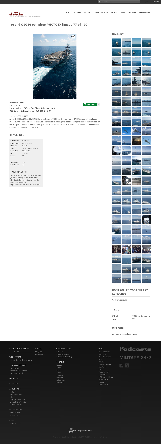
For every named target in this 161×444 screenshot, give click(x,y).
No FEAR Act (103, 354)
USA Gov (102, 362)
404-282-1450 (14, 352)
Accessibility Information (18, 402)
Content (87, 12)
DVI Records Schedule (106, 377)
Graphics (59, 375)
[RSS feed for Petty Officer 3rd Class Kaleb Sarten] (55, 108)
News (58, 370)
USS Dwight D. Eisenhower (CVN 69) (26, 111)
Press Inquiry (144, 12)
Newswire (132, 12)
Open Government (105, 357)
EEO (100, 369)
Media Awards (40, 354)
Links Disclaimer (104, 352)
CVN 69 (115, 316)
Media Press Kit (15, 415)
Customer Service (16, 404)
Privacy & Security (16, 394)
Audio (58, 373)
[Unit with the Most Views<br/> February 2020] (50, 111)
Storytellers (39, 352)
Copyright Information (17, 399)
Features (77, 12)
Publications (60, 380)
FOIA (100, 359)
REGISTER (156, 2)
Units (123, 12)
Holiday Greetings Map (64, 357)
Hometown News (101, 12)
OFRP (114, 320)
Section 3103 (103, 384)
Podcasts (59, 378)
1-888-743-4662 (15, 368)
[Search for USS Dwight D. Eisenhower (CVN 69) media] (45, 111)
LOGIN (147, 2)
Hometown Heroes (62, 354)
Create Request (15, 413)
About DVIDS (15, 389)
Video (58, 367)
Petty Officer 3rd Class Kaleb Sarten (35, 108)
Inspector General (105, 364)
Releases (59, 352)
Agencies (13, 423)
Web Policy (102, 367)
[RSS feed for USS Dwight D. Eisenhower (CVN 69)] (47, 111)
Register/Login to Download (126, 334)
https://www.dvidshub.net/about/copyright (25, 185)
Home (68, 12)
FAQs (11, 397)
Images (59, 365)
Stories (114, 12)
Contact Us (13, 392)
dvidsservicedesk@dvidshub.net (21, 360)
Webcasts (60, 383)
